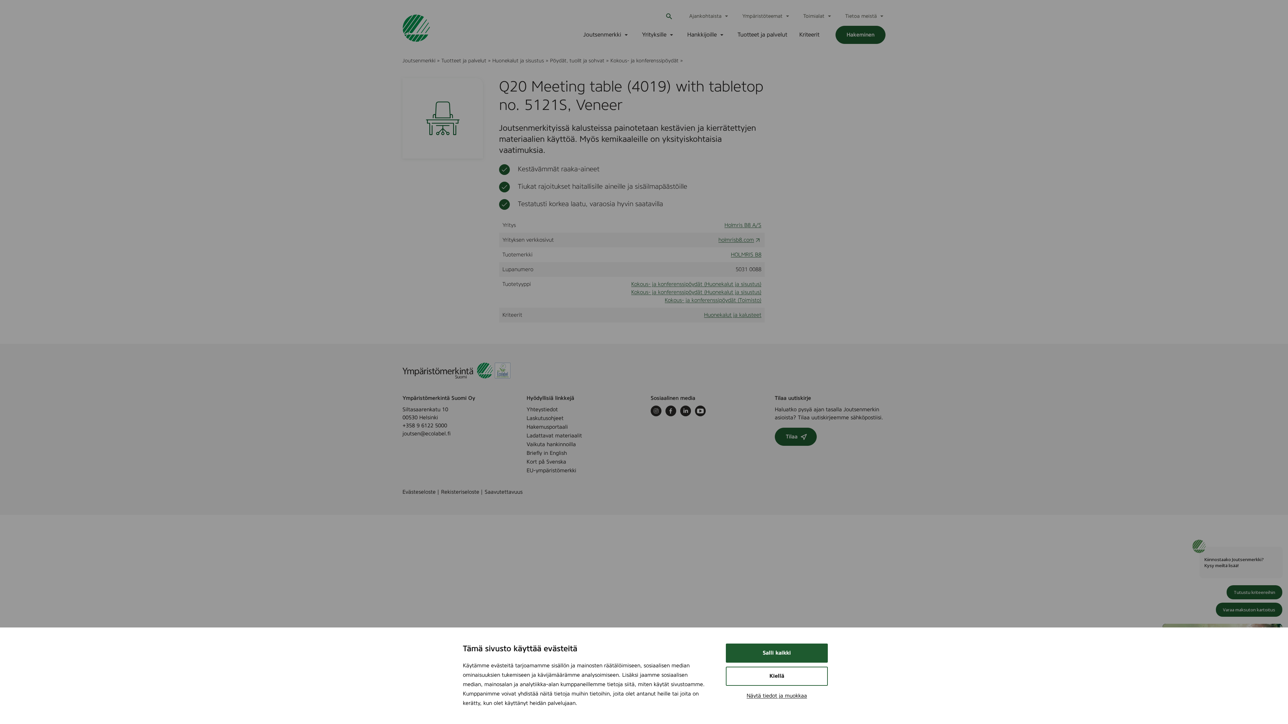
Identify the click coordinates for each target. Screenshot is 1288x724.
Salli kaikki (777, 653)
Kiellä (776, 676)
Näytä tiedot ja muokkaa (777, 696)
